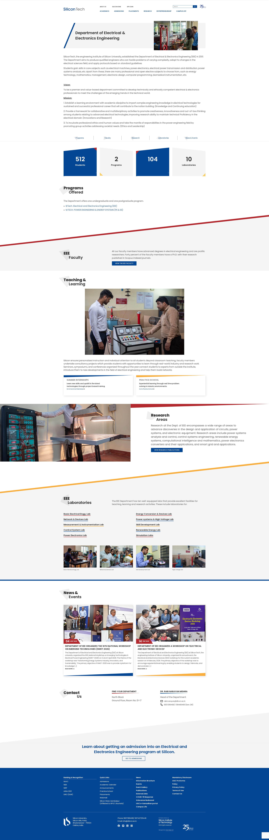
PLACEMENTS (134, 11)
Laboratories (163, 138)
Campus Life (141, 807)
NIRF (65, 788)
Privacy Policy (178, 787)
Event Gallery (141, 787)
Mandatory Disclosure (181, 777)
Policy (174, 784)
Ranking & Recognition (73, 777)
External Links (142, 794)
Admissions (104, 781)
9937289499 (128, 818)
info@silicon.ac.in (130, 821)
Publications (141, 790)
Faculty (108, 138)
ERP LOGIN (130, 7)
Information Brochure (145, 781)
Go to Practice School (146, 389)
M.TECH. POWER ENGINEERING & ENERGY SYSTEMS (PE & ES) (94, 209)
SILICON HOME (116, 7)
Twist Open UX (169, 830)
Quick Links (104, 777)
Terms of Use (178, 790)
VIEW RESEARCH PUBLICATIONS (166, 450)
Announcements (107, 788)
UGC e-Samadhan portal (147, 803)
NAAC (66, 781)
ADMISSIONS (119, 11)
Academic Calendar (108, 785)
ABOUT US (103, 7)
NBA (65, 785)
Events (139, 784)
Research (136, 138)
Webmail (103, 798)
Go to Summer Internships (75, 389)
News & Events (191, 138)
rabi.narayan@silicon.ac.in (174, 701)
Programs (80, 138)
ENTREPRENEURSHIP (164, 11)
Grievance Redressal (145, 800)
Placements (105, 794)
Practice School (106, 791)
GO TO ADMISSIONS (134, 758)
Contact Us (177, 794)
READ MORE (69, 669)
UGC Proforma (178, 781)
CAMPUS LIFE (181, 11)
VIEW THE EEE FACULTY (124, 263)
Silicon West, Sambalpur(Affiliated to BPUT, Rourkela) (112, 802)
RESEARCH (148, 11)
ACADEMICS (104, 11)
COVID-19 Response (144, 797)
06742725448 (140, 818)
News (138, 777)
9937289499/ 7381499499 (174, 704)
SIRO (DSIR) (68, 794)
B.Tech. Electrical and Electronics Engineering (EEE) (91, 206)
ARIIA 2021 (68, 791)
